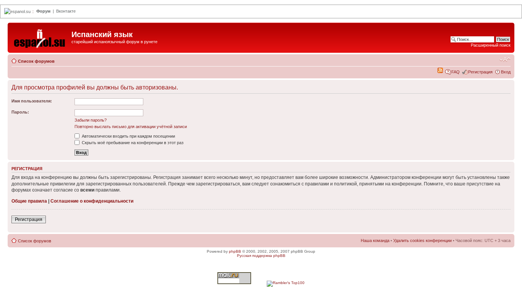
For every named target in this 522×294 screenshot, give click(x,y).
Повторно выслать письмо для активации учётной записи (131, 126)
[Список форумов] (40, 36)
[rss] (440, 71)
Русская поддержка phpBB (261, 255)
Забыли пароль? (91, 120)
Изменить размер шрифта (505, 59)
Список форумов (36, 61)
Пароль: (20, 112)
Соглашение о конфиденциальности (91, 201)
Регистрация (480, 72)
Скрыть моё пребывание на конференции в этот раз (132, 142)
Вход (506, 72)
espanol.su (20, 11)
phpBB (235, 251)
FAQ (455, 72)
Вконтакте (66, 11)
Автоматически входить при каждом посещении (128, 136)
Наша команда (375, 240)
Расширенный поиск (491, 45)
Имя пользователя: (31, 101)
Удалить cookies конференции (422, 240)
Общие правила (29, 201)
